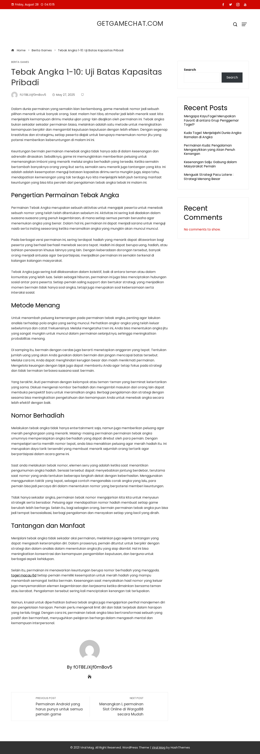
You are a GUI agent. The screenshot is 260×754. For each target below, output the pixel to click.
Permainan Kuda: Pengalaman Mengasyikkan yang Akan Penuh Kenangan (209, 149)
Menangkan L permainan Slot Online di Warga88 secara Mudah (121, 706)
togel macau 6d (23, 575)
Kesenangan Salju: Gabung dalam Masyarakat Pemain (210, 164)
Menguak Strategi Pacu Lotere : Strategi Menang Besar (208, 176)
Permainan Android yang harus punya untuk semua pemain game (59, 706)
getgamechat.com (130, 23)
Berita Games (20, 62)
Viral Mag (158, 747)
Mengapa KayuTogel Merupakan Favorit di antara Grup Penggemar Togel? (211, 120)
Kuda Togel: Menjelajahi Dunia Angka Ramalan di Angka (212, 134)
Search (190, 69)
